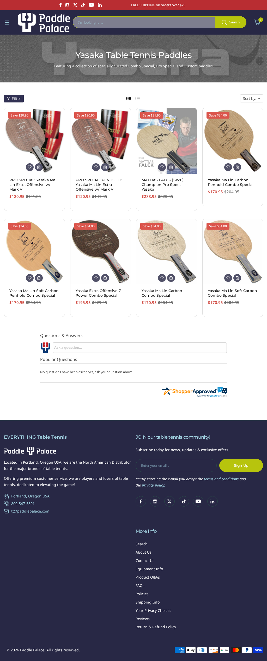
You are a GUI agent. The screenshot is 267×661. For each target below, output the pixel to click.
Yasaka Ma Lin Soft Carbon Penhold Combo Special (34, 293)
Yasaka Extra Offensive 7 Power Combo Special (98, 293)
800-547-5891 (23, 503)
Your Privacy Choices (153, 610)
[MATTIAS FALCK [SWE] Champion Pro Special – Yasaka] (166, 141)
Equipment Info (149, 568)
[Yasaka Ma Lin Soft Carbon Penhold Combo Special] (34, 252)
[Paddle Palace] (44, 22)
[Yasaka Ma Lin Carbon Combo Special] (166, 252)
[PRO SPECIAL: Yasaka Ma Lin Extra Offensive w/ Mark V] (34, 141)
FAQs (140, 585)
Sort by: (249, 98)
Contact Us (145, 560)
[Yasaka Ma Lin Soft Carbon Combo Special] (233, 252)
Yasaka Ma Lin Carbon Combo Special (162, 293)
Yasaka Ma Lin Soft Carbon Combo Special (232, 293)
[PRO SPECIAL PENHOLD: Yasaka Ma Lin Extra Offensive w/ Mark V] (100, 141)
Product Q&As (148, 577)
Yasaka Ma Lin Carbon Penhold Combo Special (230, 182)
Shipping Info (148, 602)
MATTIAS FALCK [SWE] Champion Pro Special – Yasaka (164, 185)
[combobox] (159, 22)
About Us (143, 552)
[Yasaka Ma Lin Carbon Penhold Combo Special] (233, 141)
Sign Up (241, 465)
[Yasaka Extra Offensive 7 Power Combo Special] (100, 252)
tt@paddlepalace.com (30, 511)
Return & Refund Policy (156, 626)
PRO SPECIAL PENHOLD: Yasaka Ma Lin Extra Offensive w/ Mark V (99, 185)
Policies (142, 593)
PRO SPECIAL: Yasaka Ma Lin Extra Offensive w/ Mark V (32, 185)
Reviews (143, 618)
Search (142, 543)
